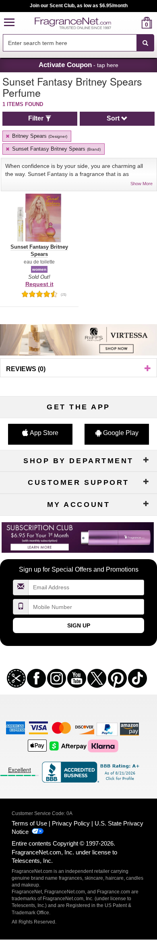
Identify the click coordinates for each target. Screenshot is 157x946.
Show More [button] (141, 183)
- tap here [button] (78, 65)
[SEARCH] (145, 43)
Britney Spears (38, 136)
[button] (9, 22)
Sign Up (78, 625)
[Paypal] (107, 728)
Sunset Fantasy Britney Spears (55, 149)
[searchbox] (69, 42)
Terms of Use (29, 823)
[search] (133, 22)
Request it (39, 284)
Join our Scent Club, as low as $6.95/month (79, 5)
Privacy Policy (71, 823)
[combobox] (78, 43)
